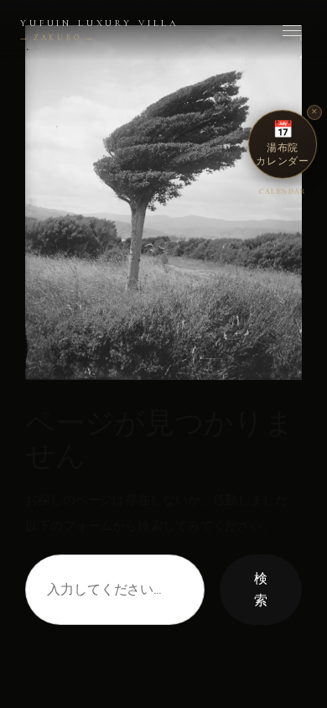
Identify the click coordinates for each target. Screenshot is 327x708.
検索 (260, 589)
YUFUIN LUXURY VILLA (99, 30)
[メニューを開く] (292, 30)
